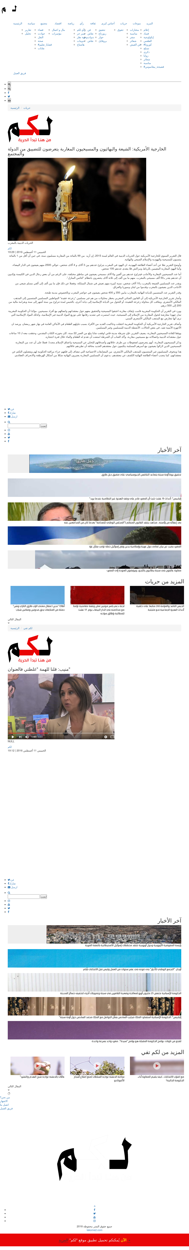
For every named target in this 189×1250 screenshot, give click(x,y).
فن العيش (135, 44)
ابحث (44, 426)
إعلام (146, 30)
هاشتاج (80, 44)
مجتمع (44, 23)
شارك (12, 412)
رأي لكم (81, 30)
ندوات (90, 37)
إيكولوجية (149, 37)
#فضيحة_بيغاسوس (154, 66)
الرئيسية (17, 23)
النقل (40, 37)
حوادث (41, 33)
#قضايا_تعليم (45, 44)
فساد (146, 33)
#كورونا (148, 44)
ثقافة (93, 23)
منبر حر (81, 33)
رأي (82, 23)
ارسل (13, 416)
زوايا (146, 55)
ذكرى (147, 52)
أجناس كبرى (108, 23)
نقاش (90, 33)
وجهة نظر (82, 37)
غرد (12, 409)
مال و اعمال (58, 30)
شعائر (133, 41)
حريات (123, 23)
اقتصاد (58, 23)
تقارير (28, 30)
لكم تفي (27, 628)
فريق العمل (19, 73)
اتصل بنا (4, 1104)
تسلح (146, 48)
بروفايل (103, 41)
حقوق (120, 30)
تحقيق (102, 30)
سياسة (31, 23)
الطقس (148, 41)
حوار (101, 37)
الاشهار (4, 1101)
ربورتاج (102, 33)
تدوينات (81, 41)
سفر (132, 37)
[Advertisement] (94, 382)
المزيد (149, 23)
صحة (40, 41)
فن (89, 30)
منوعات (137, 23)
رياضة (71, 23)
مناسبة (133, 33)
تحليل (28, 33)
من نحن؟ (5, 1097)
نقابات (41, 48)
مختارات (134, 30)
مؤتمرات (56, 33)
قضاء (40, 30)
